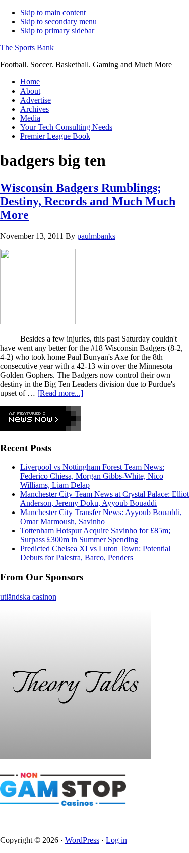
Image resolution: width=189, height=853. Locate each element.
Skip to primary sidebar (57, 30)
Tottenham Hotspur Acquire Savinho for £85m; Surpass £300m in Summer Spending (95, 535)
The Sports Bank (27, 47)
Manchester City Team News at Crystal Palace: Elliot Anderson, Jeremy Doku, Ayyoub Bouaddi (104, 498)
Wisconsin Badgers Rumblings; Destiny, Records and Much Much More (87, 201)
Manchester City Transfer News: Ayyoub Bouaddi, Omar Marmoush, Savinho (101, 517)
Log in (116, 840)
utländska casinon (28, 596)
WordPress (82, 840)
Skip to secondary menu (58, 21)
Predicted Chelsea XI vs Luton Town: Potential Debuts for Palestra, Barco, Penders (95, 553)
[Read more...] (60, 393)
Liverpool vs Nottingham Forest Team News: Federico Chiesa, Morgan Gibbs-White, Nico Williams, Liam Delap (92, 476)
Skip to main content (53, 12)
